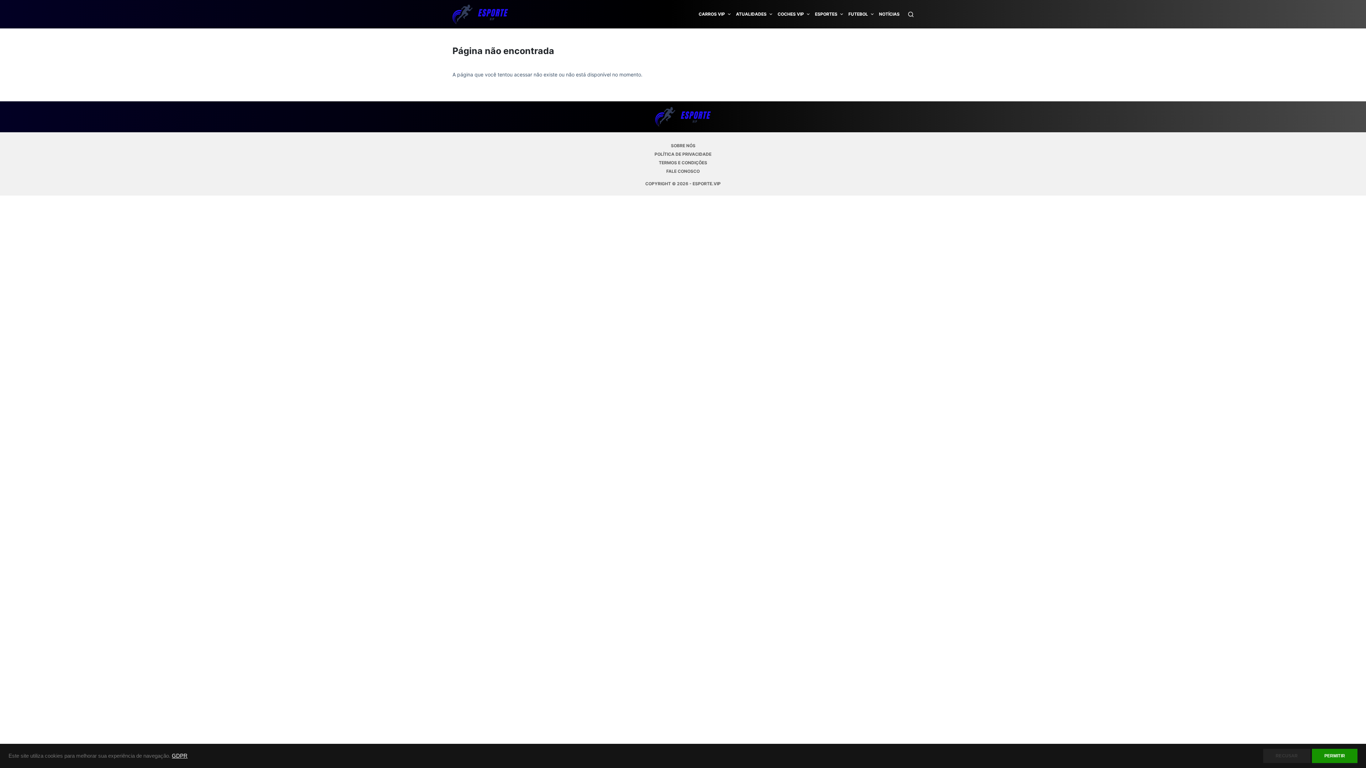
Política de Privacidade (683, 154)
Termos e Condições (683, 162)
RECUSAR (1287, 755)
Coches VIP (791, 14)
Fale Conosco (683, 171)
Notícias (889, 14)
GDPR (179, 756)
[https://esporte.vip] (480, 14)
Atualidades (751, 14)
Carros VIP (712, 14)
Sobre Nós (683, 145)
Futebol (858, 14)
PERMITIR (1334, 755)
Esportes (826, 14)
